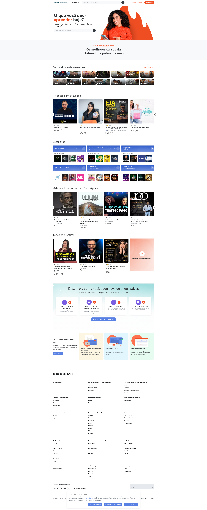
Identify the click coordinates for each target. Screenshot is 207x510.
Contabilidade (128, 415)
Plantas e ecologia (130, 448)
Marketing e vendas (130, 441)
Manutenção (91, 443)
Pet (54, 385)
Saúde (90, 476)
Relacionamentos (58, 466)
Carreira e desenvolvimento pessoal (135, 382)
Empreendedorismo (129, 418)
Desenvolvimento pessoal (131, 390)
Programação (127, 471)
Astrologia (91, 385)
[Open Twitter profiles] (58, 488)
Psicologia (91, 436)
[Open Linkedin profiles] (61, 488)
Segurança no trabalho (59, 418)
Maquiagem (56, 459)
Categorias (74, 2)
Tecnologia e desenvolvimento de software (138, 466)
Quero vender (58, 353)
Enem (90, 423)
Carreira (126, 385)
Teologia (90, 393)
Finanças (126, 420)
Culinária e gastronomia (60, 398)
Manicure (55, 456)
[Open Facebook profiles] (54, 488)
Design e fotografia (94, 398)
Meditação (91, 390)
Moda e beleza (57, 448)
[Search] (122, 2)
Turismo (55, 443)
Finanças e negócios (130, 413)
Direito (90, 418)
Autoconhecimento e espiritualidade (99, 382)
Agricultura (127, 451)
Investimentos (128, 423)
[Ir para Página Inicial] (60, 2)
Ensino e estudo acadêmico (96, 413)
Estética (55, 453)
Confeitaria (56, 400)
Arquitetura (56, 415)
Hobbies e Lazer (58, 441)
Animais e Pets (57, 382)
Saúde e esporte (93, 466)
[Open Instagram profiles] (68, 488)
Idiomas (90, 426)
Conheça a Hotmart (80, 488)
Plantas (126, 453)
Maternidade (127, 400)
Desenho (90, 453)
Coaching (126, 388)
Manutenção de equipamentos (97, 441)
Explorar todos (147, 67)
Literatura (91, 431)
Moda (54, 461)
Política (90, 433)
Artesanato (91, 451)
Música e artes (92, 448)
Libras (90, 428)
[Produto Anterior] (52, 113)
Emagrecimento (92, 469)
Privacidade (144, 499)
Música (90, 456)
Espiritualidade (92, 388)
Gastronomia (56, 405)
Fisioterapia (91, 474)
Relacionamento (57, 469)
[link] (60, 74)
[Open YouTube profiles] (65, 488)
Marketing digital (128, 443)
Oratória (126, 393)
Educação (91, 420)
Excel (125, 469)
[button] (142, 486)
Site (125, 474)
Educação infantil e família (132, 398)
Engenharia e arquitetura (60, 413)
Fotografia (91, 403)
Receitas (55, 408)
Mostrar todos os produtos (103, 319)
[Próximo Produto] (154, 113)
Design (90, 400)
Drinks (54, 403)
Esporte (90, 471)
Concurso (90, 415)
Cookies (152, 499)
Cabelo (55, 451)
